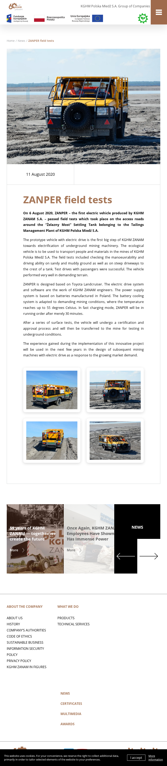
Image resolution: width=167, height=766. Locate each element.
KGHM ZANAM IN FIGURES (26, 667)
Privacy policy (19, 661)
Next (149, 556)
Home (11, 41)
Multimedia (70, 714)
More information (155, 757)
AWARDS (67, 724)
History (13, 624)
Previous (125, 556)
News (21, 41)
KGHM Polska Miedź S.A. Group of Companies (115, 6)
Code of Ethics (19, 636)
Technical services (73, 624)
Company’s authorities (26, 630)
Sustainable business (25, 642)
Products (66, 618)
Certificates (71, 703)
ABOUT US (15, 618)
